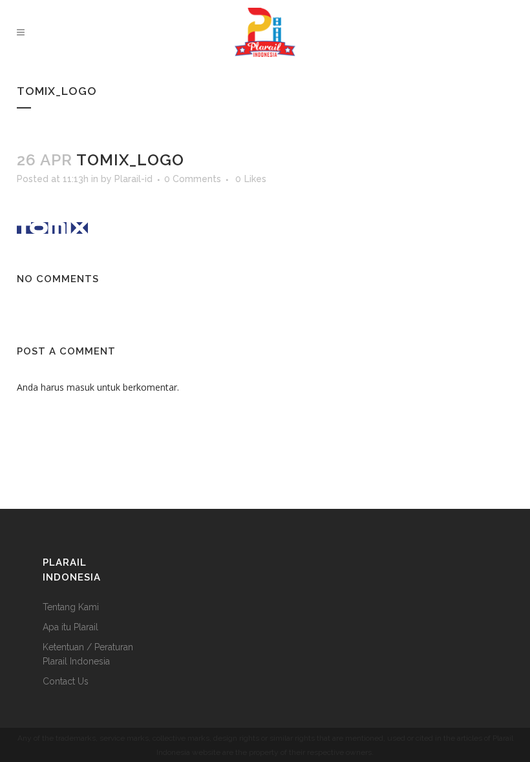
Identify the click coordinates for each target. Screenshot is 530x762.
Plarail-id (133, 179)
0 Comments (192, 179)
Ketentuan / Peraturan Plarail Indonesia (88, 654)
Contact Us (66, 681)
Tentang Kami (71, 607)
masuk (80, 387)
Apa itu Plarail (70, 627)
